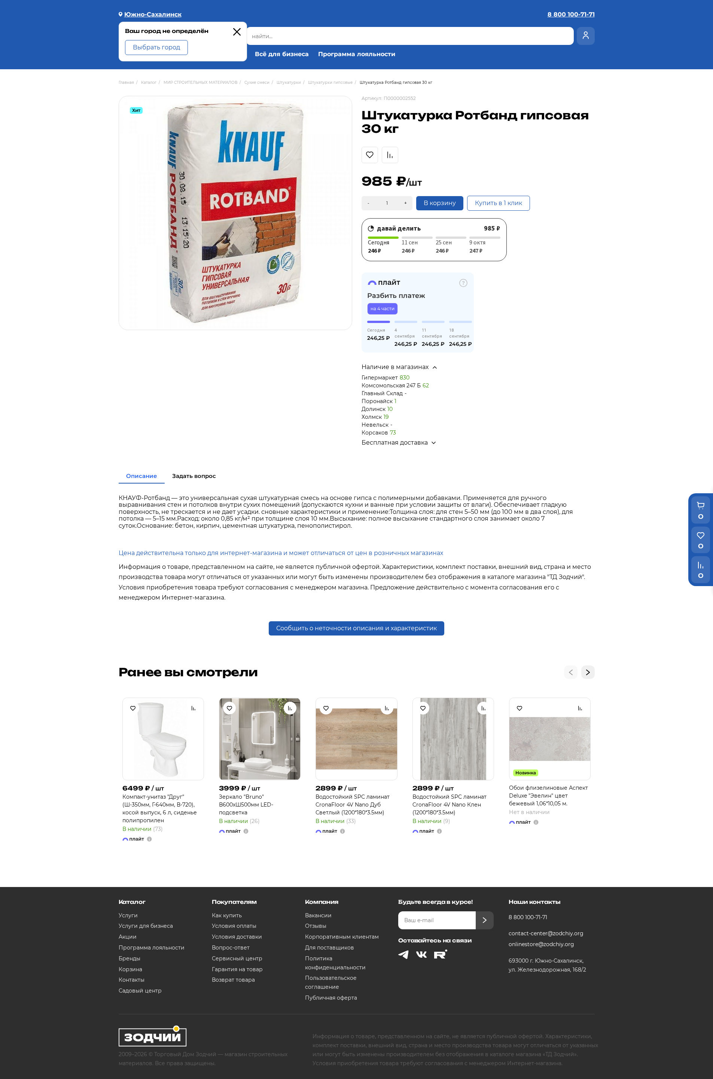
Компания (321, 902)
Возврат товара (233, 979)
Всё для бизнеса (282, 54)
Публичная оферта (331, 997)
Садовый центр (140, 990)
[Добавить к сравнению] (193, 708)
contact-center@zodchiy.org (546, 933)
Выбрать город (156, 47)
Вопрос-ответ (231, 947)
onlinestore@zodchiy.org (541, 944)
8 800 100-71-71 (528, 917)
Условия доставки (237, 936)
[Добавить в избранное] (133, 708)
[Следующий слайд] (588, 672)
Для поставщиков (329, 947)
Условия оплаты (234, 926)
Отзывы (315, 926)
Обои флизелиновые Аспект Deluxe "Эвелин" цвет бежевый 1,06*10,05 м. (548, 795)
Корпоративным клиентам (342, 936)
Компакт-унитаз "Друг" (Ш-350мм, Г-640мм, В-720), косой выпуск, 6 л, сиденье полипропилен (159, 808)
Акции (128, 936)
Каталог (132, 902)
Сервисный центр (237, 958)
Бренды (129, 958)
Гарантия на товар (237, 969)
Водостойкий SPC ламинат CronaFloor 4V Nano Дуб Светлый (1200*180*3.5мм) (353, 804)
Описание (141, 475)
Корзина (130, 969)
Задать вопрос (194, 475)
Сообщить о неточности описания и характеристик (356, 628)
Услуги (128, 915)
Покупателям (234, 902)
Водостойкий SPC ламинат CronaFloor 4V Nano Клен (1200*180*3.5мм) (449, 804)
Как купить (227, 915)
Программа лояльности (356, 54)
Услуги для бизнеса (146, 926)
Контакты (131, 979)
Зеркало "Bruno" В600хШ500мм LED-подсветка (246, 804)
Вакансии (318, 915)
